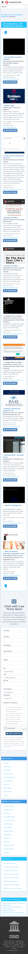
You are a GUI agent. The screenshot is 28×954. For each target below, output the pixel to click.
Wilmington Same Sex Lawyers (11, 885)
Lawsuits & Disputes (9, 849)
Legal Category (7, 689)
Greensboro (18, 15)
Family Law (4, 16)
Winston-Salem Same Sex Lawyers (12, 888)
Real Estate (6, 852)
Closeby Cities (7, 858)
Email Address (7, 645)
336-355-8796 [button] (11, 82)
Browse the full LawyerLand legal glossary (13, 912)
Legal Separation (6, 905)
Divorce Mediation (8, 781)
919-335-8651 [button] (11, 337)
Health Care (7, 842)
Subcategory (7, 695)
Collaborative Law (8, 774)
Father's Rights (7, 788)
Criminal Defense (8, 827)
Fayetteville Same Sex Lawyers (11, 874)
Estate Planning (8, 834)
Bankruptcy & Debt (8, 809)
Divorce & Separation (9, 777)
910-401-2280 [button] (11, 578)
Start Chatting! (14, 734)
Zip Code (6, 680)
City (5, 668)
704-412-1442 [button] (11, 192)
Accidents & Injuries (9, 806)
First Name (6, 630)
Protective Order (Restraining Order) (11, 907)
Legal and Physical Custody (9, 903)
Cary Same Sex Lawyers (10, 863)
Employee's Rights (8, 831)
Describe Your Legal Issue (10, 702)
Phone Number (8, 651)
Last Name (6, 636)
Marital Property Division (8, 910)
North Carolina (8, 15)
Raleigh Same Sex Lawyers (10, 881)
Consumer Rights (8, 824)
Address (6, 659)
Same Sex (6, 795)
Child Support (7, 770)
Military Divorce (8, 791)
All (2, 15)
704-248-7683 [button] (11, 130)
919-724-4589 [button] (11, 430)
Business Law (7, 813)
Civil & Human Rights (9, 820)
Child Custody (7, 766)
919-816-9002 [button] (11, 526)
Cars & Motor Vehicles (9, 817)
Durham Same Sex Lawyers (11, 870)
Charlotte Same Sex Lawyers (11, 867)
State (5, 674)
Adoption (6, 763)
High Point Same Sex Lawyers (11, 877)
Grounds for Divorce (7, 909)
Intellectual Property (9, 845)
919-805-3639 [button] (11, 240)
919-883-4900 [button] (11, 480)
